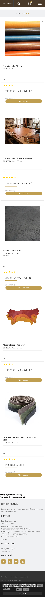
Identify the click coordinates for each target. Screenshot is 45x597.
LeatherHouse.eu (9, 504)
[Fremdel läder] (22, 42)
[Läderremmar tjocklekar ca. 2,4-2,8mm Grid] (22, 413)
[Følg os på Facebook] (3, 561)
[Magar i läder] (22, 321)
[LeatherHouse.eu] (6, 3)
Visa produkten (23, 101)
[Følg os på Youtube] (22, 561)
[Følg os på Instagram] (10, 561)
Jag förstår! (22, 593)
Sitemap (4, 539)
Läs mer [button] (6, 589)
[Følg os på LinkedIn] (16, 561)
